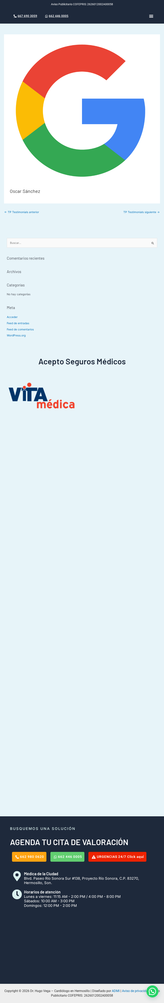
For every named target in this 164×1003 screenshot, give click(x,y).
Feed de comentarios (20, 329)
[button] (151, 16)
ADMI (116, 991)
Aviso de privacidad (136, 991)
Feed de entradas (18, 323)
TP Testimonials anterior (21, 212)
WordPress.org (16, 335)
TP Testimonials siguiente (141, 212)
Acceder (12, 317)
